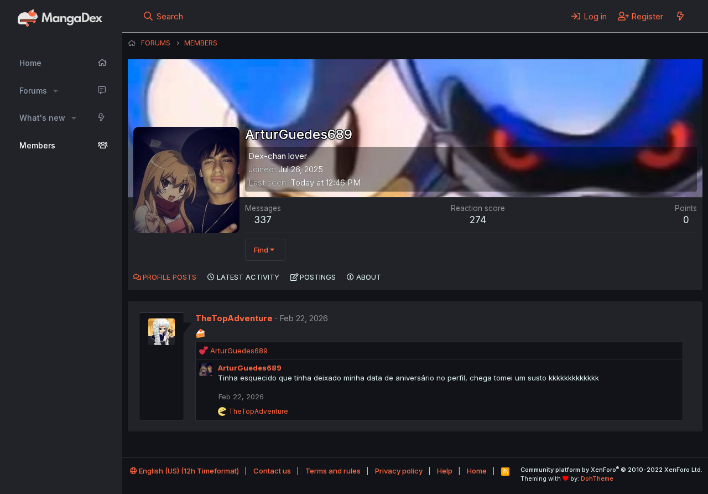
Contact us (272, 470)
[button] (55, 91)
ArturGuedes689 (250, 367)
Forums (33, 90)
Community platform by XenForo (611, 470)
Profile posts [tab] (169, 276)
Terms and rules (333, 470)
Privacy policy (399, 470)
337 (263, 219)
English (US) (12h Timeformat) (188, 470)
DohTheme (597, 478)
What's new (42, 117)
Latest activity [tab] (248, 276)
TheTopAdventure (234, 318)
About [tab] (368, 276)
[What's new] (680, 16)
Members (37, 145)
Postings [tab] (318, 276)
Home (30, 63)
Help (444, 470)
